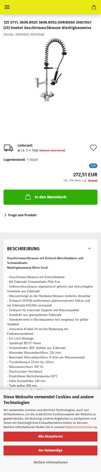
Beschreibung (23, 248)
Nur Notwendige (50, 450)
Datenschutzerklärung (81, 427)
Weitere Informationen (51, 462)
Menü (7, 7)
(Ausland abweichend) (52, 150)
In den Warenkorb (50, 197)
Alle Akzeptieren (50, 436)
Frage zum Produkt (22, 215)
